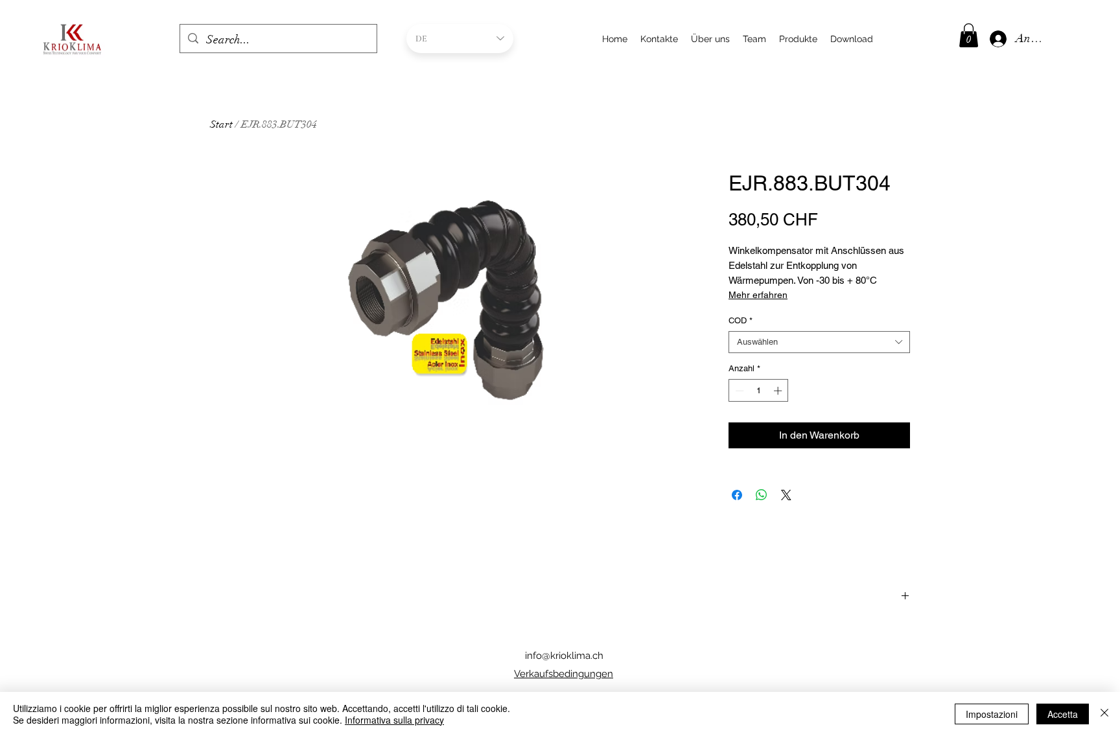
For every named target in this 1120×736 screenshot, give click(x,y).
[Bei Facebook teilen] (737, 495)
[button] (969, 35)
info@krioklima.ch (564, 655)
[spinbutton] (758, 391)
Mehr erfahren (758, 295)
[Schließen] (1104, 714)
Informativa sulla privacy (394, 719)
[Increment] (779, 391)
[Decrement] (738, 391)
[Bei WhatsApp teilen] (761, 495)
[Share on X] (786, 495)
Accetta (1062, 713)
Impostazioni (992, 713)
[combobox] (819, 342)
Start (221, 124)
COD (740, 320)
